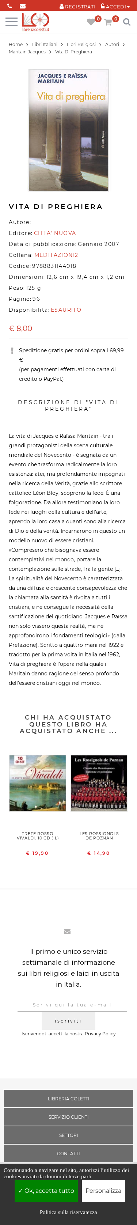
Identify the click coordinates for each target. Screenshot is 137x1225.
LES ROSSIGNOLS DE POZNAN (99, 836)
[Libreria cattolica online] (35, 22)
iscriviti (68, 1021)
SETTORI (68, 1135)
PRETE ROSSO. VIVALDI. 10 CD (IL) (38, 836)
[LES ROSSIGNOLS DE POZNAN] (99, 785)
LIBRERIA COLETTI (69, 1098)
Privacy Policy (100, 1033)
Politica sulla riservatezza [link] (68, 1212)
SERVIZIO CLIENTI (69, 1117)
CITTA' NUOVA (55, 233)
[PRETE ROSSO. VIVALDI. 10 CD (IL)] (38, 785)
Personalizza (103, 1190)
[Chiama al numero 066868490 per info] (10, 4)
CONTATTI (68, 1153)
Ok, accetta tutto (48, 1190)
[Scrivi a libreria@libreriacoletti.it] (22, 4)
